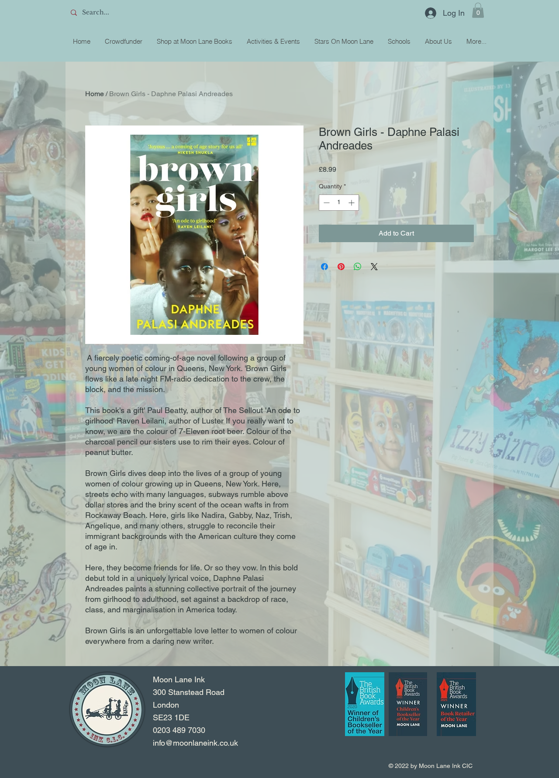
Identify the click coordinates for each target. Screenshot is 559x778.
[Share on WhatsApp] (357, 266)
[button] (478, 10)
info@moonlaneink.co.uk (195, 742)
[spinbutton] (339, 202)
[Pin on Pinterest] (341, 266)
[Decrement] (325, 202)
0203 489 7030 (179, 730)
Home (94, 94)
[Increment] (352, 202)
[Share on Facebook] (324, 266)
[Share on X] (374, 266)
